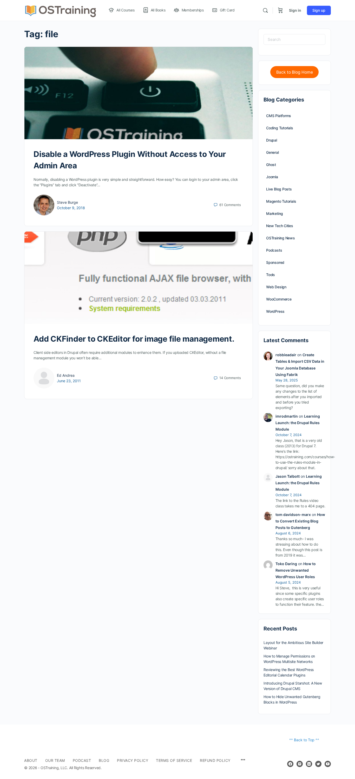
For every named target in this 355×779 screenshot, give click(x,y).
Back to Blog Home (294, 72)
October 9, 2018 (71, 208)
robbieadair (285, 355)
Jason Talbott (287, 476)
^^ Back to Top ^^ (304, 740)
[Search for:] (294, 39)
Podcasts (274, 250)
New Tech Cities (279, 226)
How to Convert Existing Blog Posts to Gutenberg (300, 521)
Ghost (271, 164)
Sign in (295, 10)
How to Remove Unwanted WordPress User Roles (295, 570)
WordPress (275, 311)
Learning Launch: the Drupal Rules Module (297, 422)
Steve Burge (67, 202)
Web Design (276, 287)
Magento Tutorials (281, 201)
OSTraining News (280, 238)
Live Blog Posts (279, 189)
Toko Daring (286, 563)
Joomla (272, 177)
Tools (270, 274)
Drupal (271, 140)
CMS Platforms (278, 115)
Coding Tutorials (279, 128)
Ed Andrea (66, 375)
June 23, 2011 (69, 381)
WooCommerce (279, 299)
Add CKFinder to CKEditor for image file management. (134, 338)
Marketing (274, 213)
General (272, 152)
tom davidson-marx (293, 514)
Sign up (318, 10)
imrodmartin (286, 416)
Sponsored (275, 262)
